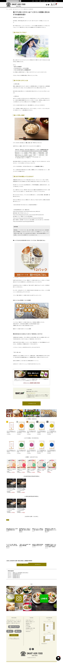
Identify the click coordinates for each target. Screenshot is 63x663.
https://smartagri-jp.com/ (30, 393)
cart (56, 5)
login (54, 5)
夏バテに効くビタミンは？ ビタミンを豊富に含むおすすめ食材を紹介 (23, 9)
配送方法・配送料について (30, 621)
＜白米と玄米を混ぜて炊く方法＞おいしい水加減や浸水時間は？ (25, 204)
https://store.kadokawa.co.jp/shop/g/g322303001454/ (23, 221)
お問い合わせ (28, 631)
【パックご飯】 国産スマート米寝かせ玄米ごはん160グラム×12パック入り (27, 295)
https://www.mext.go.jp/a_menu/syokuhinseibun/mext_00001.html (26, 211)
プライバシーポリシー (29, 629)
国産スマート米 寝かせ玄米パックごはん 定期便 (19, 319)
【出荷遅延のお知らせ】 (16, 575)
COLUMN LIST (31, 403)
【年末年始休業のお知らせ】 (16, 573)
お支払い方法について (29, 620)
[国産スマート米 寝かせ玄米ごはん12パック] (31, 311)
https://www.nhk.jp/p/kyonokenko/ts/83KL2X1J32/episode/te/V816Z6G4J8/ (28, 218)
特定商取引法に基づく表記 (30, 628)
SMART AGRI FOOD (16, 342)
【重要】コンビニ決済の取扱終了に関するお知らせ (20, 572)
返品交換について (29, 623)
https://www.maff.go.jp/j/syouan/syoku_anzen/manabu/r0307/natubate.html (28, 214)
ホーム (7, 9)
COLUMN (10, 9)
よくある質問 (28, 626)
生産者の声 (28, 624)
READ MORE (37, 564)
